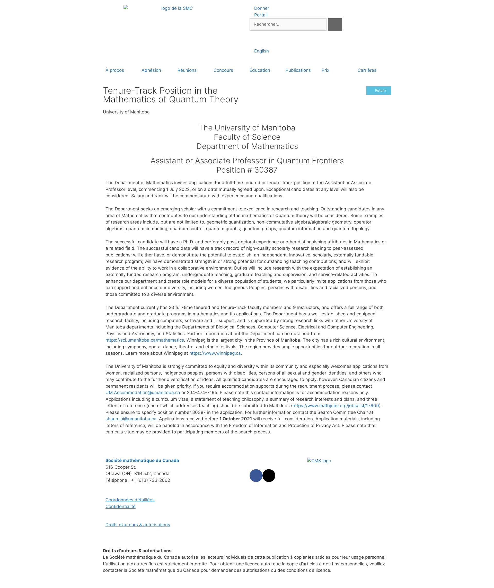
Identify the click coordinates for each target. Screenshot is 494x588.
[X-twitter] (268, 475)
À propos (114, 70)
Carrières (367, 70)
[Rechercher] (335, 24)
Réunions (187, 70)
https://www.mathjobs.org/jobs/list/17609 (336, 405)
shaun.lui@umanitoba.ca (130, 418)
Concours (223, 70)
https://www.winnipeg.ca (215, 353)
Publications (298, 70)
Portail (260, 14)
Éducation (260, 70)
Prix (325, 70)
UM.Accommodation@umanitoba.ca (142, 392)
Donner (261, 8)
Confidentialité (120, 506)
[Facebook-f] (256, 475)
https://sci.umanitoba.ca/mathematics (144, 340)
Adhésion (151, 70)
